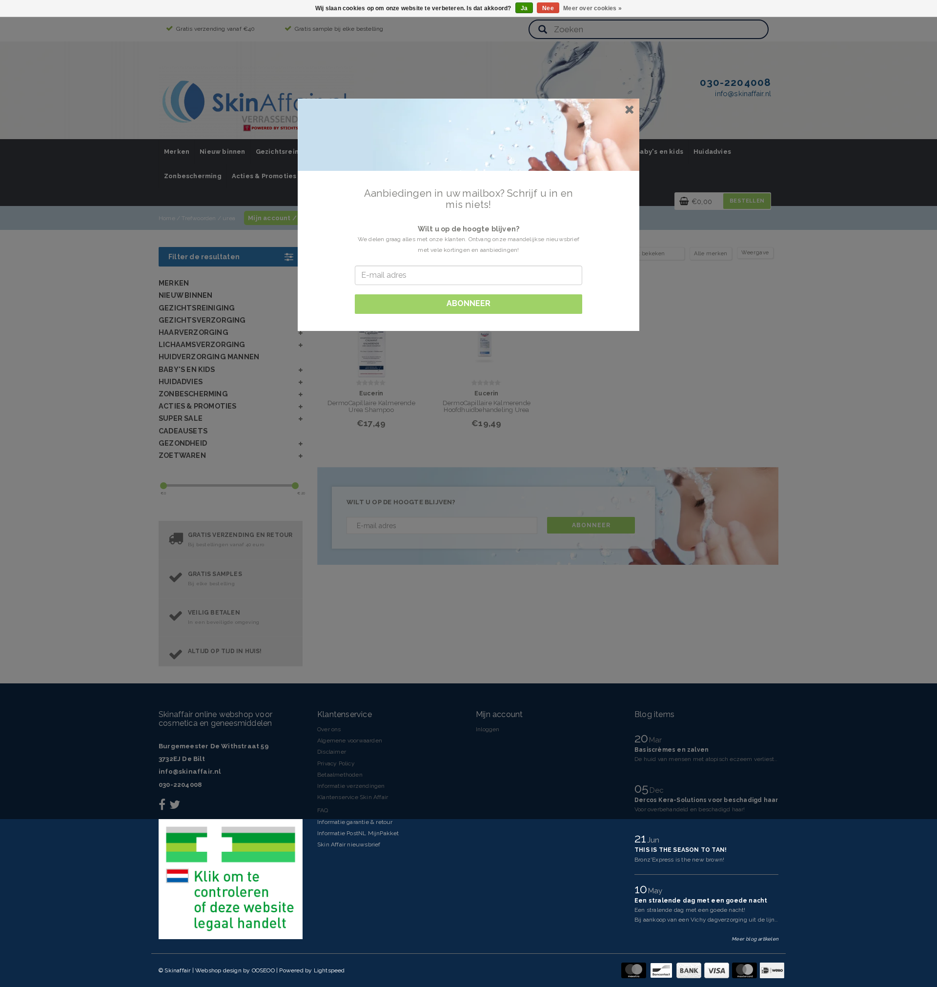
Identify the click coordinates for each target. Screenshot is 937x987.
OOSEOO (263, 970)
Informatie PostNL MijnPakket (358, 833)
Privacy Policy (336, 763)
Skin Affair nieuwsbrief (349, 844)
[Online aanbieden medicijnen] (231, 879)
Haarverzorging (193, 332)
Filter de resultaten (204, 257)
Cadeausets (183, 431)
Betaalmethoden (340, 774)
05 (643, 788)
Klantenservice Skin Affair (352, 797)
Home (167, 218)
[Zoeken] (543, 30)
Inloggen (488, 729)
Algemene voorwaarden (349, 740)
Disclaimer (331, 751)
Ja (524, 8)
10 (642, 889)
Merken (176, 151)
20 (643, 738)
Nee (548, 8)
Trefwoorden (199, 218)
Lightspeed (329, 970)
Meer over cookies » (592, 8)
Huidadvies (712, 151)
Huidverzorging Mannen (209, 356)
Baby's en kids (659, 151)
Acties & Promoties (264, 176)
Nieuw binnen (222, 151)
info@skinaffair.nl (190, 771)
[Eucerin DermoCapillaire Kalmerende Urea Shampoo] (371, 332)
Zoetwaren (182, 455)
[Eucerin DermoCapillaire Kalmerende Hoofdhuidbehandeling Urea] (486, 332)
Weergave (755, 252)
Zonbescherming (193, 176)
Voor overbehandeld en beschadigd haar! (689, 809)
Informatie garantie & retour (355, 822)
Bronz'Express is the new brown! (679, 859)
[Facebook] (163, 806)
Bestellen (747, 201)
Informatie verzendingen (351, 785)
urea (229, 218)
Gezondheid (183, 443)
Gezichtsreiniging (286, 151)
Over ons (329, 729)
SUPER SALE (181, 418)
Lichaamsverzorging (202, 344)
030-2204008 (180, 784)
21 (642, 838)
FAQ (322, 810)
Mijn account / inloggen (288, 218)
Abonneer (591, 525)
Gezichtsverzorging (202, 320)
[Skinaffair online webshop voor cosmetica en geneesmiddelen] (256, 102)
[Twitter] (176, 806)
